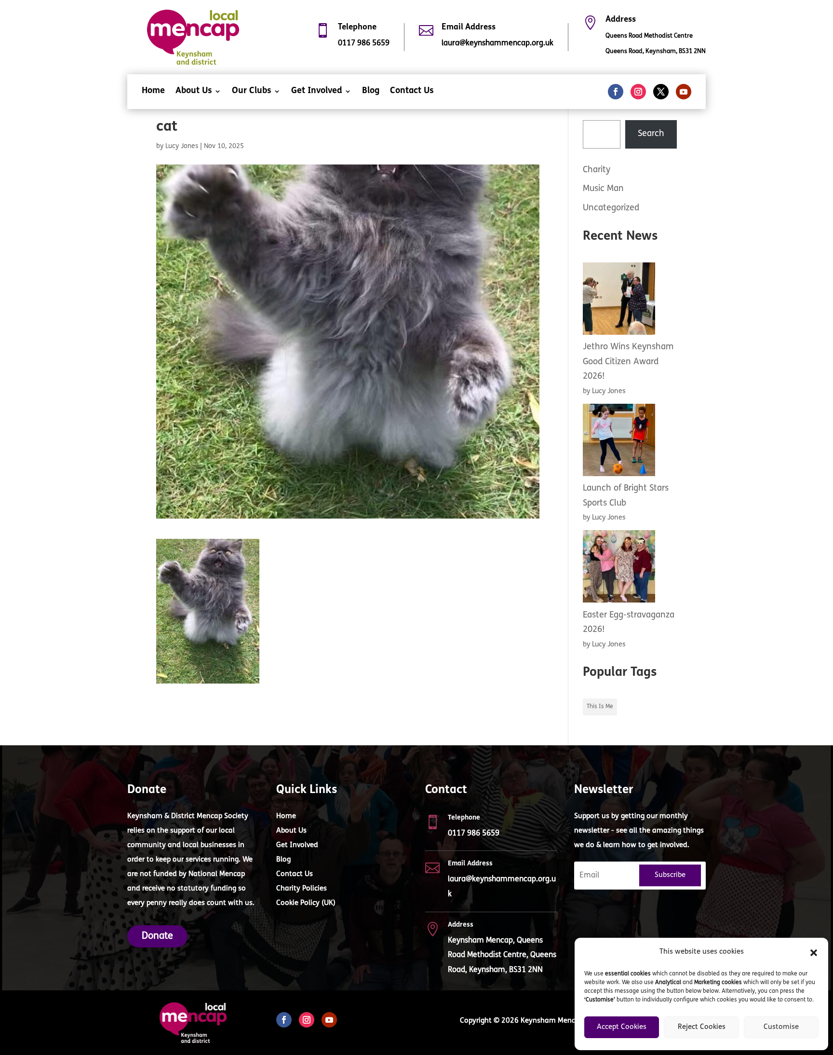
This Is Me (600, 707)
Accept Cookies (621, 1027)
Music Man (603, 189)
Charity (596, 170)
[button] (814, 953)
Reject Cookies (702, 1027)
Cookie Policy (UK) (306, 903)
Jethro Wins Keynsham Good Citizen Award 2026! (628, 362)
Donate (157, 936)
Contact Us (412, 92)
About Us (193, 92)
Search (651, 134)
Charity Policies (301, 889)
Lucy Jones (181, 146)
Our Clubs (251, 92)
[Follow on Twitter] (661, 91)
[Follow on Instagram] (638, 91)
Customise (781, 1027)
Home (153, 92)
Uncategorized (611, 208)
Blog (370, 92)
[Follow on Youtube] (683, 91)
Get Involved (316, 92)
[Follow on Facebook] (615, 91)
